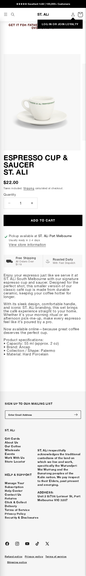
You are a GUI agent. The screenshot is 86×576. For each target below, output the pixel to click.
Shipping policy (17, 562)
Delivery (11, 506)
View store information (27, 245)
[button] (12, 14)
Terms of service (56, 556)
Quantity (10, 194)
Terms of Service (17, 510)
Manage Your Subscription (14, 485)
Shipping (28, 188)
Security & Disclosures (21, 517)
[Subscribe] (75, 414)
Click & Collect (16, 502)
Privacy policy (34, 556)
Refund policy (13, 556)
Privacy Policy (15, 513)
